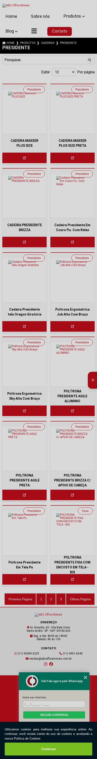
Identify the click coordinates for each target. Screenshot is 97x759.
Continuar (48, 749)
